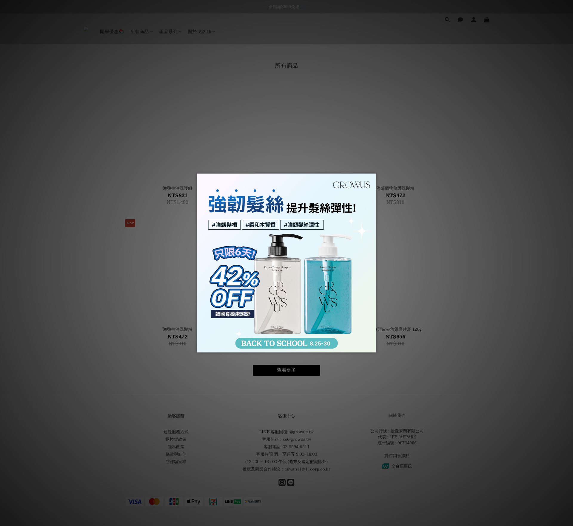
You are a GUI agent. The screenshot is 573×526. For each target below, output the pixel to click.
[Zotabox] (372, 347)
